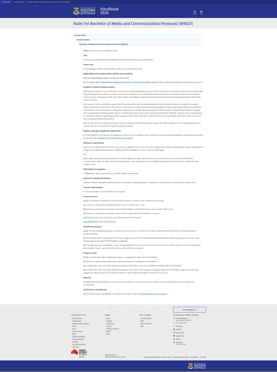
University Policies (78, 339)
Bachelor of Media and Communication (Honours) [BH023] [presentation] (103, 44)
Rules (74, 334)
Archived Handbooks (79, 344)
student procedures (143, 82)
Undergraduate (77, 318)
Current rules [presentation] (79, 35)
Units (74, 329)
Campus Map (180, 332)
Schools (108, 326)
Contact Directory (146, 323)
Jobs (142, 326)
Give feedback (188, 309)
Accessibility (194, 357)
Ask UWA (178, 329)
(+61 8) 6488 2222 (181, 344)
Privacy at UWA (166, 357)
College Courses (77, 331)
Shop (108, 334)
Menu (201, 14)
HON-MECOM (88, 221)
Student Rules (97, 78)
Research (109, 321)
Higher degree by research (80, 323)
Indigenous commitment (152, 357)
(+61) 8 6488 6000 (181, 323)
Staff (141, 321)
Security (178, 339)
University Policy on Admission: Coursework (115, 138)
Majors (74, 326)
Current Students (146, 318)
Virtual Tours (180, 336)
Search (195, 14)
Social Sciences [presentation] (83, 39)
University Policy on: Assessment (153, 294)
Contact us (75, 347)
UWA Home (6, 2)
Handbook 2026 (19, 2)
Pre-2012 (75, 342)
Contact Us (179, 326)
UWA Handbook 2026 (78, 315)
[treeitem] (138, 166)
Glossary (92, 69)
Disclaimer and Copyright (181, 357)
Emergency (179, 342)
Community (110, 323)
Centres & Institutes (112, 329)
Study (108, 318)
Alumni (108, 331)
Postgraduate (76, 321)
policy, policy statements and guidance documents (110, 82)
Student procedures (78, 336)
